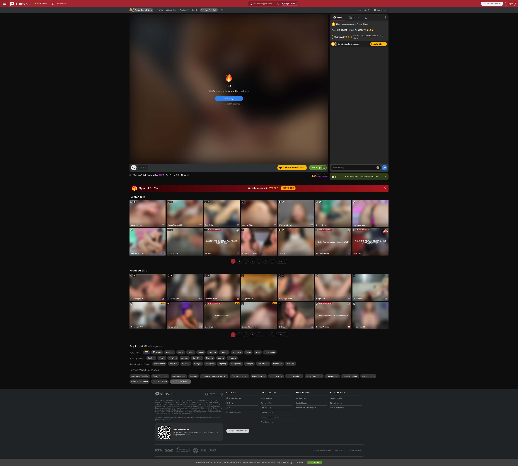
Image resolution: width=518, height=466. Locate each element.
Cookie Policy (285, 462)
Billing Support (336, 403)
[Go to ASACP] (169, 450)
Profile (160, 10)
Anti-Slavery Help (268, 422)
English (212, 394)
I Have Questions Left (238, 431)
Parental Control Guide (270, 417)
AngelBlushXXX (138, 346)
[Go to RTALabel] (159, 450)
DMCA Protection (337, 408)
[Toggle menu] (4, 3)
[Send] (384, 167)
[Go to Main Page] (20, 3)
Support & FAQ (336, 398)
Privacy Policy (266, 398)
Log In (510, 4)
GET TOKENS (288, 188)
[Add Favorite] (134, 167)
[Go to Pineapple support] (196, 450)
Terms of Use (266, 403)
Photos (184, 10)
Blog (231, 403)
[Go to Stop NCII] (209, 450)
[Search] (278, 4)
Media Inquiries (235, 412)
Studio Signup (301, 403)
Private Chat (377, 44)
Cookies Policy (267, 412)
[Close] (385, 188)
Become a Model (302, 398)
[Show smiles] (377, 167)
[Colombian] (146, 352)
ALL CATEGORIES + (181, 382)
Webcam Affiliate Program (306, 408)
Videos (171, 10)
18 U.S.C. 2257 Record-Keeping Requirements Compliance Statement (336, 450)
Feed (194, 10)
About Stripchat (235, 398)
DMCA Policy (266, 408)
